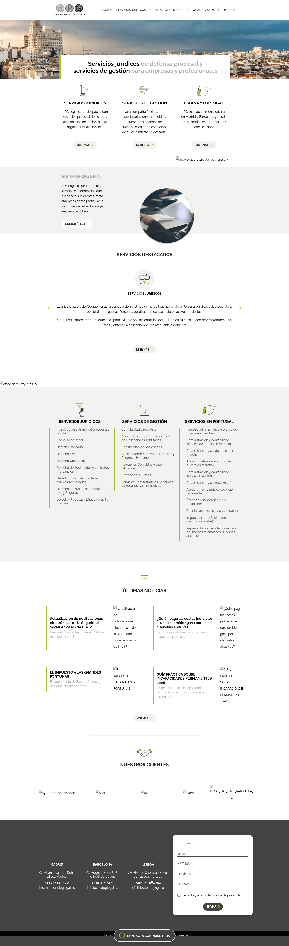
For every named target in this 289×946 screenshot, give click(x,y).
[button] (48, 308)
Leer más (83, 144)
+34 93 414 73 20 (102, 882)
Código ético (75, 224)
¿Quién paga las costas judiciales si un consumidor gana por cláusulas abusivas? (185, 623)
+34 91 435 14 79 (57, 882)
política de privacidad (227, 895)
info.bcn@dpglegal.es (102, 888)
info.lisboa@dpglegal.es (148, 888)
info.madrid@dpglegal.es (57, 888)
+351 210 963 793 (148, 882)
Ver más (142, 718)
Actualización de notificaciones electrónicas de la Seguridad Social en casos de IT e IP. (76, 623)
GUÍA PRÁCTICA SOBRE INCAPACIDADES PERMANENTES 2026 (184, 678)
